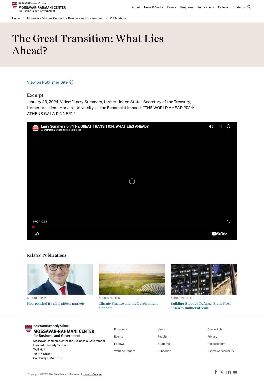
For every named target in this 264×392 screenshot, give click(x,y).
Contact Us (214, 329)
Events (171, 7)
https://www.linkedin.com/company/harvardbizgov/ (229, 371)
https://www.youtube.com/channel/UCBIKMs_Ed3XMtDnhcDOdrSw (235, 372)
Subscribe (164, 351)
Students (239, 7)
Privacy (212, 336)
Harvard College (92, 374)
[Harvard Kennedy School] (40, 7)
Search (249, 7)
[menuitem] (136, 9)
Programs (186, 7)
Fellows (223, 7)
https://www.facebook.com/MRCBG (216, 371)
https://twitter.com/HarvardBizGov (222, 372)
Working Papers (124, 351)
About (136, 7)
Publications (205, 7)
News (161, 329)
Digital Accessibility (220, 351)
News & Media (153, 7)
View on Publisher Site (47, 82)
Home (16, 18)
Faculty (163, 336)
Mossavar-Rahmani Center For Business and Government (65, 18)
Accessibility (216, 343)
